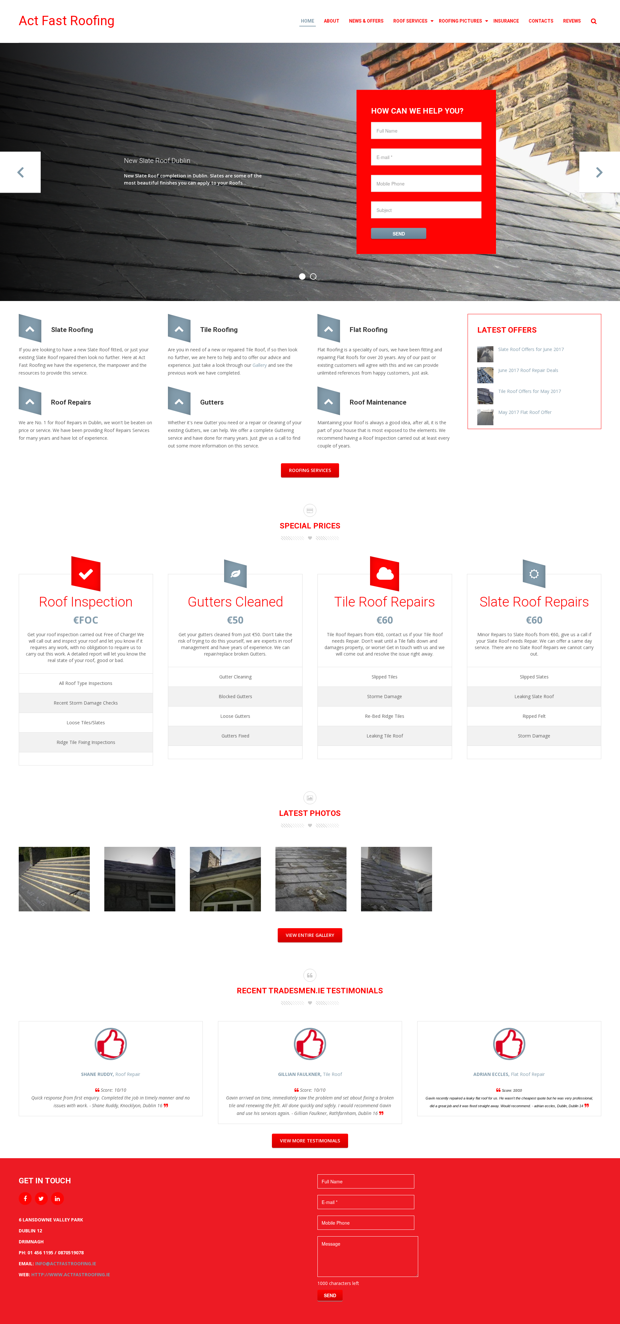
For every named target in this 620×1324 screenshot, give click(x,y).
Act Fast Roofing (67, 20)
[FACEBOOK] (25, 1198)
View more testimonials (310, 1141)
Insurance (506, 21)
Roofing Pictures (460, 21)
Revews (572, 21)
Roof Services (410, 21)
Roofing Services (310, 470)
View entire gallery (310, 935)
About (331, 21)
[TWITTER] (41, 1198)
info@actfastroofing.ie (65, 1263)
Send (399, 233)
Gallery (260, 365)
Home (307, 21)
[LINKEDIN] (57, 1198)
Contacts (541, 21)
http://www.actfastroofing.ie (70, 1274)
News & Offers (366, 21)
